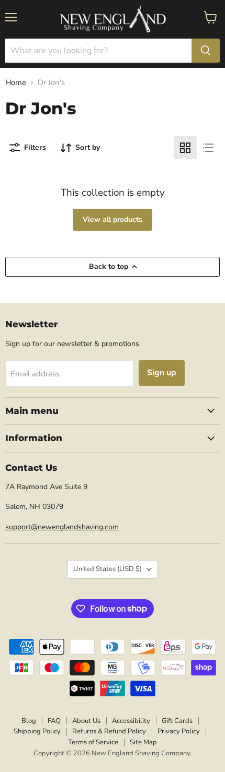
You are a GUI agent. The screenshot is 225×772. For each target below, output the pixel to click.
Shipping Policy (37, 731)
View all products (112, 219)
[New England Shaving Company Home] (112, 19)
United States (107, 569)
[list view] (208, 147)
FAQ (54, 721)
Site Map (143, 742)
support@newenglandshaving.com (62, 527)
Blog (28, 721)
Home (15, 82)
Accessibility (131, 721)
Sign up (161, 372)
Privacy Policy (179, 731)
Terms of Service (93, 742)
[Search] (206, 51)
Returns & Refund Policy (109, 731)
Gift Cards (177, 721)
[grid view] (185, 147)
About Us (86, 721)
